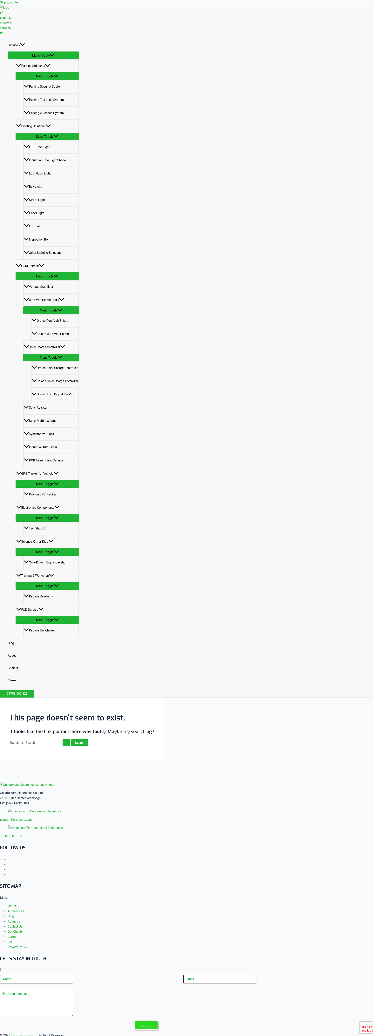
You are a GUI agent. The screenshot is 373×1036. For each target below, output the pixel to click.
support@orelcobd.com (16, 819)
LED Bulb (35, 226)
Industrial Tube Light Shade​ (47, 160)
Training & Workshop (35, 575)
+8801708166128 (12, 836)
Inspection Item (39, 239)
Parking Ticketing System (46, 100)
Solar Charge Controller (44, 347)
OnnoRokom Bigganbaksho (47, 562)
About (12, 655)
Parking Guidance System (46, 113)
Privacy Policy (17, 947)
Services (14, 45)
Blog (11, 643)
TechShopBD (37, 528)
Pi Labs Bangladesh (42, 630)
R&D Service (29, 609)
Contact (13, 668)
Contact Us (15, 926)
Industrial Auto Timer (43, 447)
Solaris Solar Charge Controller (57, 381)
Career (12, 680)
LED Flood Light (40, 173)
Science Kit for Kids (34, 541)
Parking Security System (45, 86)
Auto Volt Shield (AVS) (44, 300)
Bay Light (35, 186)
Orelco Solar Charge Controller (57, 368)
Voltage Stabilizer (41, 287)
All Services (16, 911)
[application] (22, 45)
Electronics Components (37, 507)
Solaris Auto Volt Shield (53, 334)
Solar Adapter (38, 407)
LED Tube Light (39, 147)
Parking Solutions (33, 66)
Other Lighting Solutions (45, 253)
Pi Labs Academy (41, 596)
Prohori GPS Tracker (42, 494)
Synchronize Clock (41, 434)
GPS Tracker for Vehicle (37, 473)
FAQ (10, 942)
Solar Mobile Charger (43, 421)
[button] (17, 694)
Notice (12, 906)
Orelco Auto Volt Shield (52, 321)
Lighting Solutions (33, 126)
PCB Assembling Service (46, 460)
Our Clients (15, 931)
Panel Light (36, 213)
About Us (14, 921)
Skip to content (10, 2)
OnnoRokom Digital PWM (54, 394)
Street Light (37, 200)
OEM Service (30, 266)
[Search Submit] (66, 742)
